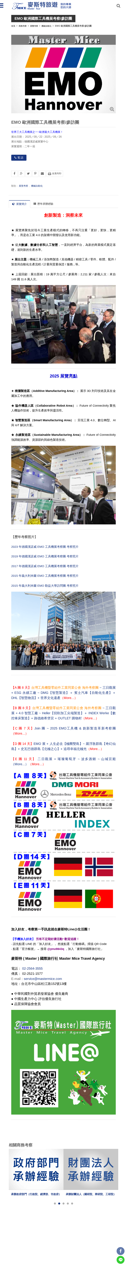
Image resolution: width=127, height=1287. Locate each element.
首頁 (13, 26)
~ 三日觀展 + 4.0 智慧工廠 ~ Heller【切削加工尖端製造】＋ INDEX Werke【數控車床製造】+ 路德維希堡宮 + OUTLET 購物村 (63, 713)
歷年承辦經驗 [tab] (45, 203)
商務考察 (23, 26)
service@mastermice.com (43, 979)
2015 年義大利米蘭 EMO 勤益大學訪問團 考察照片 (45, 585)
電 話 (20, 157)
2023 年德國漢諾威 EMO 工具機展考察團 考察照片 (45, 546)
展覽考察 (34, 26)
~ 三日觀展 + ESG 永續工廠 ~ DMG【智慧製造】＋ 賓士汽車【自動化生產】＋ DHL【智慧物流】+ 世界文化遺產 (63, 693)
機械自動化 (46, 26)
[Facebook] (121, 1251)
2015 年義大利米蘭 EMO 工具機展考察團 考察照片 (45, 575)
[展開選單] (2, 5)
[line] (121, 1260)
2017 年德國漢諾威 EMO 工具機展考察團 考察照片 (45, 566)
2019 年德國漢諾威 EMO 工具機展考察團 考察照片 (45, 556)
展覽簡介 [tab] (21, 204)
